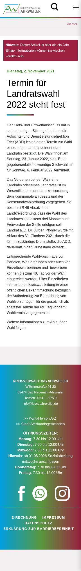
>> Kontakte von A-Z (40, 418)
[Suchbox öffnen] (54, 6)
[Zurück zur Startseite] (21, 8)
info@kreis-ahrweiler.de (40, 403)
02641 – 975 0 (46, 398)
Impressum (53, 517)
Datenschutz (38, 523)
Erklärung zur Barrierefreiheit (38, 529)
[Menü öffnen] (76, 7)
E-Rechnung (24, 517)
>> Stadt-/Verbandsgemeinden (40, 424)
